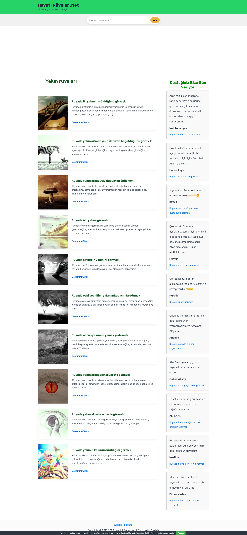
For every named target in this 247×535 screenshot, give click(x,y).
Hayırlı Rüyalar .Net (58, 5)
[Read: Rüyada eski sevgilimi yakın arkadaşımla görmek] (53, 307)
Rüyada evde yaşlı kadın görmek (187, 385)
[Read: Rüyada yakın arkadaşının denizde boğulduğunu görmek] (53, 152)
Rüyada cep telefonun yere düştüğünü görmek (183, 210)
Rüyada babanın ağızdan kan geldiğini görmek (185, 424)
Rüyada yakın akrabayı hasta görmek (98, 414)
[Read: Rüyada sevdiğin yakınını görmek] (53, 269)
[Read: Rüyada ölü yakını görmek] (53, 231)
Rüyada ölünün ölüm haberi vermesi (184, 503)
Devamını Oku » (80, 122)
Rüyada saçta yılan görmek (184, 176)
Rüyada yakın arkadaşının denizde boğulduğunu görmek (112, 141)
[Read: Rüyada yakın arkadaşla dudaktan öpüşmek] (53, 191)
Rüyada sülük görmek (181, 302)
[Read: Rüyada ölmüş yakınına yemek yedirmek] (53, 346)
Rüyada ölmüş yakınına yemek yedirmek (100, 335)
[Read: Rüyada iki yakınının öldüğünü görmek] (53, 112)
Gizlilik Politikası (123, 524)
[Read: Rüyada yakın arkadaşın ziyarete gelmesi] (53, 386)
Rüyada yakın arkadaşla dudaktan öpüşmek (103, 180)
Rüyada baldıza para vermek (184, 134)
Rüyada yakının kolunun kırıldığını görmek (102, 450)
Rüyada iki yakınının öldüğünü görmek (99, 101)
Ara (155, 20)
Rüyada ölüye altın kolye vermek (187, 463)
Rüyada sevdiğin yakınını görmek (95, 259)
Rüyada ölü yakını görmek (90, 220)
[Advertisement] (123, 48)
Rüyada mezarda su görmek (184, 265)
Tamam (181, 533)
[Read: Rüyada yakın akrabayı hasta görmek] (53, 423)
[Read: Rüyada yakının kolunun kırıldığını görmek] (53, 461)
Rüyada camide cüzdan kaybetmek (182, 346)
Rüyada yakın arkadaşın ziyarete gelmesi (101, 374)
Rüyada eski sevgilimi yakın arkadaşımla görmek (106, 295)
